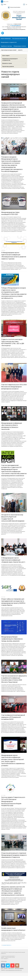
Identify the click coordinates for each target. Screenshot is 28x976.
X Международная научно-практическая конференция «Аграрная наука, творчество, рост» (13, 560)
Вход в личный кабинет (15, 7)
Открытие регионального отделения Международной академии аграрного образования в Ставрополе (14, 855)
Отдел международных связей (8, 50)
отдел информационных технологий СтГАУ (14, 970)
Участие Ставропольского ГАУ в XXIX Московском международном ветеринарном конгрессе (14, 387)
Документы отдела (7, 63)
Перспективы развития (8, 66)
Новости (20, 50)
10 (8, 945)
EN (26, 4)
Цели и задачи (5, 55)
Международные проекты (20, 46)
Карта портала (11, 968)
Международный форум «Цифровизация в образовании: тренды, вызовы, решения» (12, 639)
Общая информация (6, 38)
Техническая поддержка (19, 968)
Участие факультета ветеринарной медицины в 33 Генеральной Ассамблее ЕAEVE (13, 717)
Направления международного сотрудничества (10, 59)
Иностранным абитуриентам (19, 38)
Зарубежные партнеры (6, 46)
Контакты (6, 968)
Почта (2, 968)
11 (10, 945)
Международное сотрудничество (9, 42)
